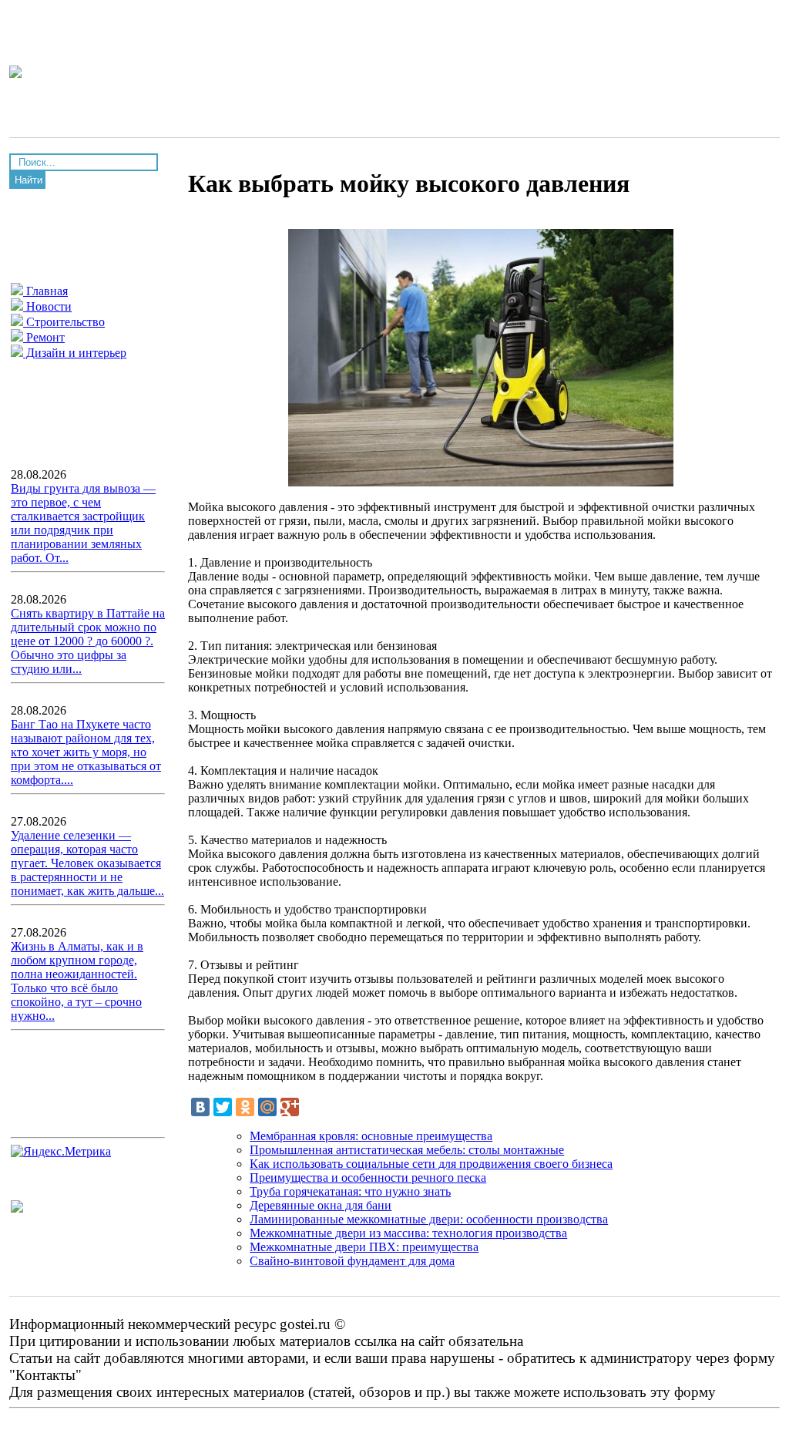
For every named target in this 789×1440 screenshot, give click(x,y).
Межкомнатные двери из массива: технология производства (408, 1233)
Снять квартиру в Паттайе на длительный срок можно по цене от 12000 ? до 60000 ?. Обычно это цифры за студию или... (88, 641)
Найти (28, 180)
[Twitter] (222, 1107)
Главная (45, 291)
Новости (47, 306)
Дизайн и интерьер (74, 352)
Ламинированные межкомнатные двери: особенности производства (429, 1219)
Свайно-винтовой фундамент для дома (352, 1260)
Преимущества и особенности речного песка (368, 1177)
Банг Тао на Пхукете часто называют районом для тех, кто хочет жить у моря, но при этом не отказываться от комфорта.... (86, 752)
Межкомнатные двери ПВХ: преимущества (364, 1246)
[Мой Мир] (267, 1107)
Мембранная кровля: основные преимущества (371, 1135)
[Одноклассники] (245, 1107)
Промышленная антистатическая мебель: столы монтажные (407, 1149)
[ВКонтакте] (200, 1107)
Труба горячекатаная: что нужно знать (350, 1191)
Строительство (64, 321)
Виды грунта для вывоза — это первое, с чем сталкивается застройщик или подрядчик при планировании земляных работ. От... (83, 523)
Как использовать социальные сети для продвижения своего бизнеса (431, 1163)
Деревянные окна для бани (320, 1205)
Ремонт (44, 337)
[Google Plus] (289, 1107)
